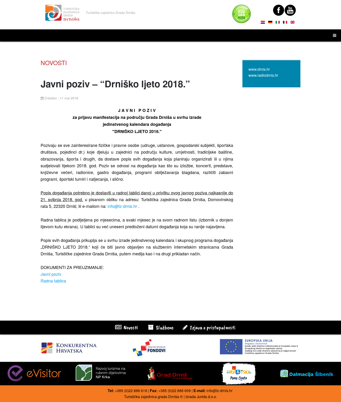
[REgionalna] (81, 346)
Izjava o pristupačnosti (212, 327)
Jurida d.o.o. (207, 396)
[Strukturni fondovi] (170, 348)
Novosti (130, 327)
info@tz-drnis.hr (122, 206)
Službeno (164, 327)
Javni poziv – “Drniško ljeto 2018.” (115, 83)
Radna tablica (53, 281)
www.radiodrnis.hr (263, 75)
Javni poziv (51, 274)
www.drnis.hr (259, 69)
